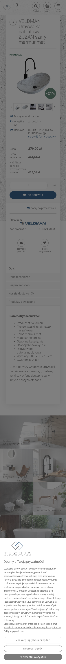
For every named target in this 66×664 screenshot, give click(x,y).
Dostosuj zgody (33, 648)
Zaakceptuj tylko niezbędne (33, 640)
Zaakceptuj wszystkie (33, 657)
